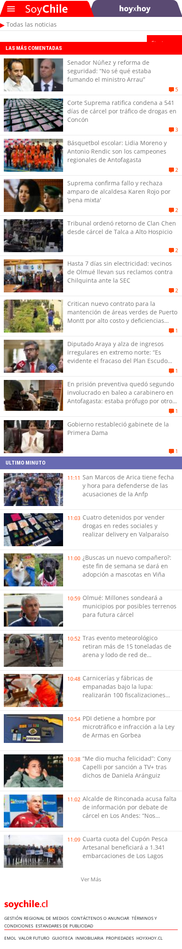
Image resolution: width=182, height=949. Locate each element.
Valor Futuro (35, 938)
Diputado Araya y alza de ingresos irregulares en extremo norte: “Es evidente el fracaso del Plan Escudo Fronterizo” (117, 356)
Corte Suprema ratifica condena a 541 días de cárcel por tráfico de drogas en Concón (121, 111)
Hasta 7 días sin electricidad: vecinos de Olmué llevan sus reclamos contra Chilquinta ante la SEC (120, 271)
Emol (11, 938)
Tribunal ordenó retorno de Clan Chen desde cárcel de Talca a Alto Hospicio (121, 227)
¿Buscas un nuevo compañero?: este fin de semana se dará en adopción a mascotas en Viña (127, 565)
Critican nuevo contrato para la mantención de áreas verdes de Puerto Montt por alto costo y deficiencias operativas (122, 316)
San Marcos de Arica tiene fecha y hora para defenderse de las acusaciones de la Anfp (128, 485)
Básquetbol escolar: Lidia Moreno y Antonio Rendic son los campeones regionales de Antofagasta (117, 151)
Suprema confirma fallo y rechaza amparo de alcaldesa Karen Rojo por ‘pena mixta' (119, 191)
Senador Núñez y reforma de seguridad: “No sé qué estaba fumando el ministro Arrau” (109, 70)
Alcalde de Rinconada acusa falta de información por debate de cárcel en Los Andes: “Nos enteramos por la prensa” (129, 811)
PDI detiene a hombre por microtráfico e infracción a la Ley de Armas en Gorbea (128, 726)
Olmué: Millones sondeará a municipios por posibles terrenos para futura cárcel (129, 606)
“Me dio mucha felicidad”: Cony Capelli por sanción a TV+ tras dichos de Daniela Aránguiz (127, 766)
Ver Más (91, 879)
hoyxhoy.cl (150, 938)
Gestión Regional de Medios (37, 918)
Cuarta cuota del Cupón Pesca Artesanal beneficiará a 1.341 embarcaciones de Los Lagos (125, 847)
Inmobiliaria (90, 938)
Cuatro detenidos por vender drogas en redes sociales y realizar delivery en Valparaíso (125, 525)
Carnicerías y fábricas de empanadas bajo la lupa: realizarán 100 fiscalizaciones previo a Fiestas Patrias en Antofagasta (124, 695)
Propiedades (121, 938)
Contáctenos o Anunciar (101, 918)
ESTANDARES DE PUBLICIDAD (66, 926)
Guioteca (63, 938)
